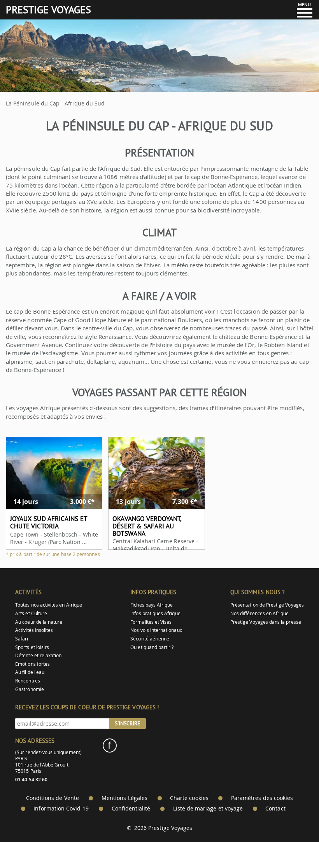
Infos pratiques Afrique (155, 613)
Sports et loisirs (32, 647)
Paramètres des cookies (262, 798)
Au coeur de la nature (38, 622)
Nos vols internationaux (156, 630)
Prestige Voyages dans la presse (265, 622)
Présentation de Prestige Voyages (267, 605)
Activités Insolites (34, 630)
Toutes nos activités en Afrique (48, 605)
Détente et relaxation (38, 655)
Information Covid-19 (61, 808)
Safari (21, 638)
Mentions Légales (124, 798)
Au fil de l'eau (29, 672)
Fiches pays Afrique (151, 605)
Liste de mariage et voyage (208, 808)
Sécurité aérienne (149, 638)
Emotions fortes (32, 664)
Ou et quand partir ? (152, 647)
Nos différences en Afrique (259, 613)
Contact (275, 808)
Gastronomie (29, 689)
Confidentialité (131, 808)
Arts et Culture (31, 613)
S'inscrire (127, 723)
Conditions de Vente (52, 798)
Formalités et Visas (151, 622)
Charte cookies (189, 798)
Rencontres (27, 680)
